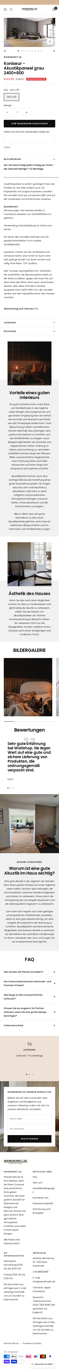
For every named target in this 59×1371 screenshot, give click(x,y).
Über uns (37, 1182)
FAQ (35, 1177)
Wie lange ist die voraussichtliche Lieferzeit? (23, 996)
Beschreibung (12, 159)
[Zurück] (5, 51)
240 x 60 (11, 96)
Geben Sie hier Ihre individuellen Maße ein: (27, 131)
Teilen (7, 147)
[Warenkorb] (53, 9)
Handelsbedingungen (44, 1190)
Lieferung (10, 322)
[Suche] (11, 9)
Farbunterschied (13, 1025)
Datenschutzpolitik (43, 1203)
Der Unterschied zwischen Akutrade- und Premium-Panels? (27, 983)
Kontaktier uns (40, 1197)
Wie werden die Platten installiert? (23, 971)
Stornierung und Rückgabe (41, 1211)
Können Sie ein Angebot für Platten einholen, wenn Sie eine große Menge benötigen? (25, 1012)
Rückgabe (10, 331)
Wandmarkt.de (13, 57)
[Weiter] (54, 51)
